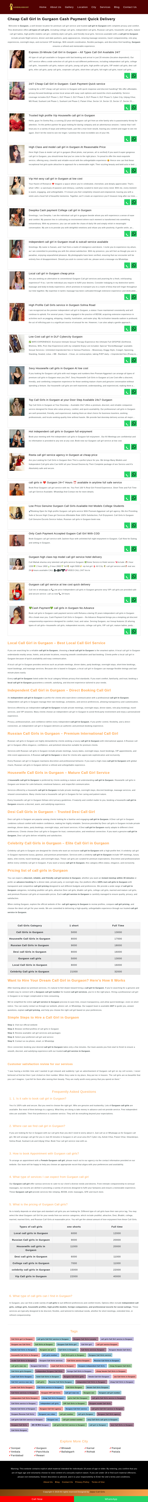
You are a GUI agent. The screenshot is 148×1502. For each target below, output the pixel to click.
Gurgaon (41, 1448)
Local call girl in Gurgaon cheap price (51, 273)
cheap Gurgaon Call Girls (120, 1366)
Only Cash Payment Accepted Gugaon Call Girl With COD (64, 533)
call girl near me (72, 1393)
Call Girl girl (86, 1344)
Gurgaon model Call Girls (100, 1403)
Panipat (116, 1448)
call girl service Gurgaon (107, 1344)
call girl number (66, 1414)
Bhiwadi (66, 1448)
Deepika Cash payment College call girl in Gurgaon (60, 210)
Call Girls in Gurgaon (67, 1350)
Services (105, 7)
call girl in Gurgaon (98, 1425)
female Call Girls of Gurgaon (23, 1409)
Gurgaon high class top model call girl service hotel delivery (65, 557)
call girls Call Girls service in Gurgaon (108, 1398)
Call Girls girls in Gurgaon (73, 1355)
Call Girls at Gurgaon (44, 1344)
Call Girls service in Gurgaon (49, 1387)
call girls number (50, 1355)
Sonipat (15, 1448)
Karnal (90, 1448)
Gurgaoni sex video (47, 1414)
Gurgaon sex (89, 1393)
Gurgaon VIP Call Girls (50, 1393)
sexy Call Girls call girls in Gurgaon (102, 1420)
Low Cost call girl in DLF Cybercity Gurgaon (56, 336)
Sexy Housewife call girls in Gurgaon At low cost (58, 368)
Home (42, 7)
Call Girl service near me (21, 1382)
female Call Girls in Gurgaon (23, 1350)
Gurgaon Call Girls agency (109, 1414)
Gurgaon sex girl (47, 1350)
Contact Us (130, 7)
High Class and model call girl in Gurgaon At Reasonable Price (67, 147)
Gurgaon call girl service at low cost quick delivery (59, 584)
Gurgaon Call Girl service (76, 1409)
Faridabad (17, 1455)
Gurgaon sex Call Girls (20, 1344)
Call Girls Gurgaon (74, 1387)
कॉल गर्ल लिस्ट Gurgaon (40, 1425)
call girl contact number (73, 1420)
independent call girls (49, 1403)
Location (82, 7)
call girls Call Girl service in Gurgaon (53, 1339)
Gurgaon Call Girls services (51, 1361)
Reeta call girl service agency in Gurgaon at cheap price (63, 454)
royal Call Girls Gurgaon (21, 1377)
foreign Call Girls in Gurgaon (79, 1371)
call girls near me (18, 1366)
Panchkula (42, 1451)
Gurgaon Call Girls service (100, 1355)
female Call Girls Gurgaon (97, 1387)
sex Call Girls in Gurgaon (124, 1377)
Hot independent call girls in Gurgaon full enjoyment (60, 431)
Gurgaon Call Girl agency (50, 1409)
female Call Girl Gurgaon (99, 1377)
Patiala (116, 1451)
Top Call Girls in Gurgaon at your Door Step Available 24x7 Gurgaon (70, 399)
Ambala (15, 1451)
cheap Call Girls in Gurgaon (121, 1382)
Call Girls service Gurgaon (78, 1361)
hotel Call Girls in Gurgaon (48, 1377)
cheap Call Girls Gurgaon (53, 1398)
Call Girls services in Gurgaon (24, 1393)
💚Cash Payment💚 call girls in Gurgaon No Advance (61, 608)
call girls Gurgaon (85, 1414)
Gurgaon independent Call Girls (92, 1366)
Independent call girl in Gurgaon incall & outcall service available (68, 241)
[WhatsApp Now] (134, 76)
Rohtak (91, 1451)
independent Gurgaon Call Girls (49, 1371)
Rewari (40, 1455)
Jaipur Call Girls (97, 1492)
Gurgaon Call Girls (38, 1366)
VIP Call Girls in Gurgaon (74, 1403)
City (93, 7)
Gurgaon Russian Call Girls (22, 1414)
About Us (55, 7)
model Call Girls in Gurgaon (23, 1361)
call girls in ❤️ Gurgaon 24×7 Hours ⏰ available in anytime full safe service (75, 482)
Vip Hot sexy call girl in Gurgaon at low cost (55, 178)
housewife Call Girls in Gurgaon (24, 1355)
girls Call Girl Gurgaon (77, 1398)
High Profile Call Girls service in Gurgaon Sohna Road (62, 305)
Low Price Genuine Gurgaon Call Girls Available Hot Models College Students (76, 506)
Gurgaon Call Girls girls (74, 1377)
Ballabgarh (67, 1451)
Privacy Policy (82, 1482)
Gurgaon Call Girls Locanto (85, 1339)
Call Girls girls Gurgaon (21, 1371)
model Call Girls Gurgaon (22, 1387)
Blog (117, 7)
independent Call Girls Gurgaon (24, 1398)
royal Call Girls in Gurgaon (62, 1366)
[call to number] (127, 76)
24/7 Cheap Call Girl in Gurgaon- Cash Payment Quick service (67, 83)
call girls (40, 1382)
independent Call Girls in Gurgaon (91, 1382)
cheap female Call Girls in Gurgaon (110, 1371)
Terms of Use (98, 1482)
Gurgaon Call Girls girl (67, 1344)
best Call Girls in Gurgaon (122, 1425)
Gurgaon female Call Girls (120, 1350)
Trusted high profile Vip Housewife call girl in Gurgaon (62, 115)
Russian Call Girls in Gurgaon (106, 1361)
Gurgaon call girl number (109, 1393)
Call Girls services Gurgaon (92, 1350)
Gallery (69, 7)
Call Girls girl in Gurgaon (22, 1339)
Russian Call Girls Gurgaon (60, 1382)
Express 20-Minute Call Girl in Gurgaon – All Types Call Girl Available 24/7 (74, 52)
